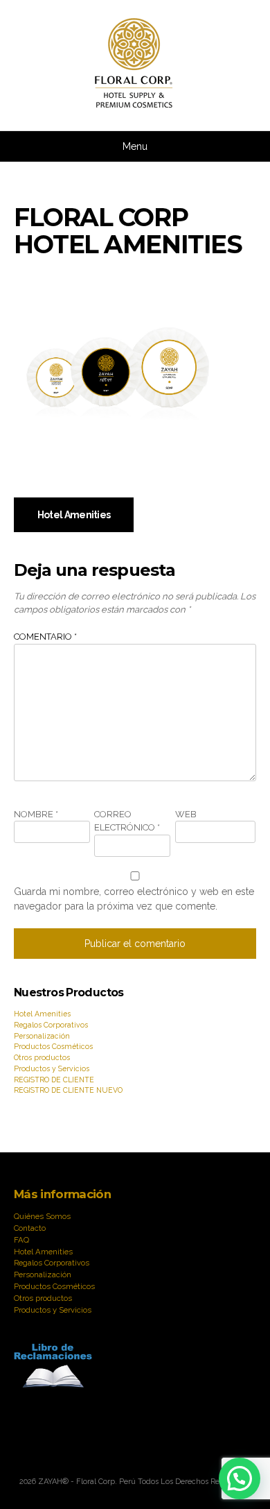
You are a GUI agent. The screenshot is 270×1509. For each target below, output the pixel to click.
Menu (135, 146)
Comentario (45, 636)
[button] (239, 1478)
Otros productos (42, 1057)
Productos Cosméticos (53, 1046)
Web (186, 814)
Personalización (42, 1036)
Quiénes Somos (42, 1216)
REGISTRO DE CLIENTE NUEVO (68, 1090)
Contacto (30, 1228)
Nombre (36, 814)
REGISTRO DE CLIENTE (54, 1079)
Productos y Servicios (51, 1068)
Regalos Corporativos (51, 1025)
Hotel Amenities (74, 514)
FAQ (21, 1240)
